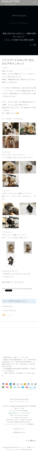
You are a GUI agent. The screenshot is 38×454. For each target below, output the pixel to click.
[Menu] (34, 3)
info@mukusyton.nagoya (21, 417)
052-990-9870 (17, 410)
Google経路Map (9, 371)
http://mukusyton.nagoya (21, 415)
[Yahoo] (35, 441)
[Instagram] (35, 45)
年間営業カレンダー (19, 432)
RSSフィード (9, 315)
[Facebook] (31, 45)
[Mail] (33, 441)
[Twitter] (33, 45)
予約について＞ (21, 428)
